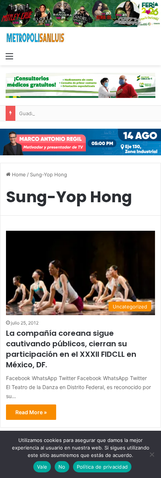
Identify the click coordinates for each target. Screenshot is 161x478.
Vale (42, 467)
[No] (151, 454)
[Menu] (9, 56)
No (62, 467)
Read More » (31, 412)
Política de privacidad (102, 467)
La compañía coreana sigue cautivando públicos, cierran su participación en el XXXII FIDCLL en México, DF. (71, 349)
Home (18, 174)
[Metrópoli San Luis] (36, 37)
